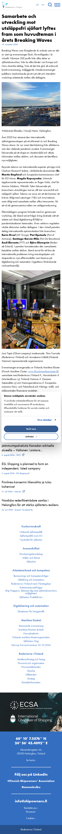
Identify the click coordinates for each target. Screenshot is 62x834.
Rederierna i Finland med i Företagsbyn (31, 583)
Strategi (31, 678)
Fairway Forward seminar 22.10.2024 (31, 645)
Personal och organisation (31, 663)
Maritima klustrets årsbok (31, 629)
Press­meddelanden (31, 667)
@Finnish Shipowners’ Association (31, 781)
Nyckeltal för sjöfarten (31, 539)
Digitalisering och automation (31, 605)
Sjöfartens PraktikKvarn (31, 597)
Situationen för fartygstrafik (31, 611)
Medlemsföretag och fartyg (31, 659)
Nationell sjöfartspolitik (31, 532)
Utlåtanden (31, 674)
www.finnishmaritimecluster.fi (43, 371)
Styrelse (31, 670)
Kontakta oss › (31, 808)
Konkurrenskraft (31, 526)
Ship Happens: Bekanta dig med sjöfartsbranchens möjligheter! (31, 592)
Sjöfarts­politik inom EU (31, 535)
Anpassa (29, 436)
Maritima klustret (31, 620)
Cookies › (31, 818)
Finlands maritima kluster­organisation (31, 637)
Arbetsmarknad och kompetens (31, 570)
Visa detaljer (44, 420)
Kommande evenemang (31, 626)
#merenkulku (31, 787)
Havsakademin (31, 633)
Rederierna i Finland (31, 653)
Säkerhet (31, 561)
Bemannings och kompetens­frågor (31, 576)
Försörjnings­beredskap (31, 554)
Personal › (31, 811)
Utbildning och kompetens (31, 579)
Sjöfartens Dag (31, 641)
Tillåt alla (31, 429)
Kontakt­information (31, 682)
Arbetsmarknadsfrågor (31, 587)
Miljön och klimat (31, 558)
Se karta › (31, 760)
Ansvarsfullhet (31, 548)
